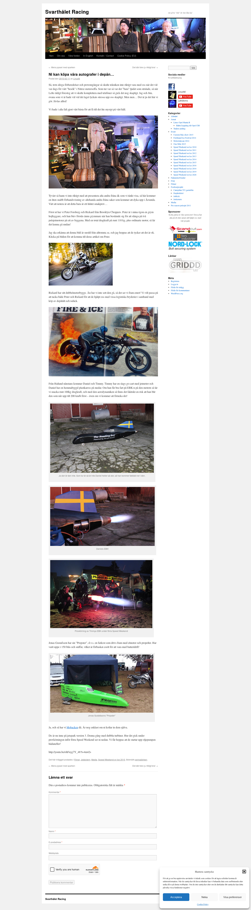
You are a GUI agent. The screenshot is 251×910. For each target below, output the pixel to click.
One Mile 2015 (179, 143)
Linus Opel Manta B (181, 122)
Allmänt (174, 116)
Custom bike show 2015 (183, 134)
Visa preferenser (232, 897)
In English (88, 55)
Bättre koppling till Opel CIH (188, 125)
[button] (244, 871)
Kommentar (55, 792)
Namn (52, 831)
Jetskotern (85, 759)
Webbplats (54, 853)
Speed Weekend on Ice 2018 (184, 168)
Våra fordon (74, 55)
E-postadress (55, 842)
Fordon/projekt (177, 187)
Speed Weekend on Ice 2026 (184, 174)
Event (173, 131)
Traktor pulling (179, 128)
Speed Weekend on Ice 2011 (184, 150)
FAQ (173, 180)
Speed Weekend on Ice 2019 (184, 171)
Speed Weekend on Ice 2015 (111, 759)
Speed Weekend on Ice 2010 (184, 147)
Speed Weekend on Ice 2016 (184, 165)
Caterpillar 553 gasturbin (183, 190)
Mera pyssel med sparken (62, 67)
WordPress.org (177, 293)
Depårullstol (178, 193)
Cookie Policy (202, 904)
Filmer (77, 759)
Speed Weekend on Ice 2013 (184, 156)
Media (94, 759)
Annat (173, 119)
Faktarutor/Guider (178, 177)
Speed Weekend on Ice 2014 (184, 159)
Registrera (175, 281)
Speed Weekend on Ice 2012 (184, 153)
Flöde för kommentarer (180, 290)
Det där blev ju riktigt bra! (145, 67)
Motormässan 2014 (181, 140)
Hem (51, 55)
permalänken (141, 759)
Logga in (174, 284)
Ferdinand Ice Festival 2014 (184, 137)
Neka (204, 897)
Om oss (61, 55)
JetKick (176, 196)
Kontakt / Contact (105, 55)
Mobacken (72, 727)
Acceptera (176, 897)
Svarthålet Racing (67, 11)
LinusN (76, 78)
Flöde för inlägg (177, 287)
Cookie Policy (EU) (126, 55)
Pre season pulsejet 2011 (181, 205)
